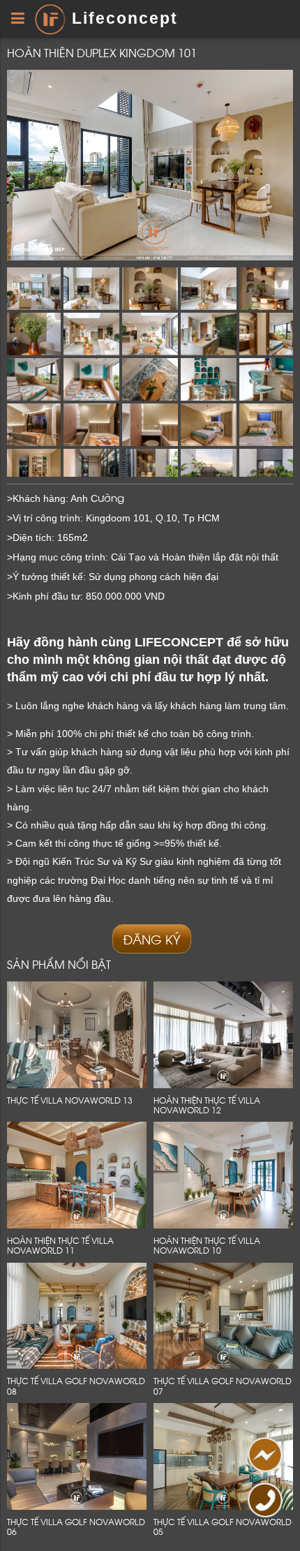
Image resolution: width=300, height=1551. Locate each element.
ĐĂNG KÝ (152, 938)
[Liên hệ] (263, 1458)
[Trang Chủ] (50, 18)
